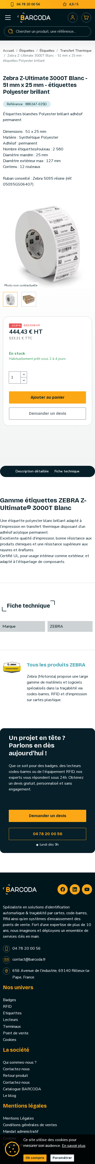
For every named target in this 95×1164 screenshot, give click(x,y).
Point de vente (15, 1033)
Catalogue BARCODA (22, 1089)
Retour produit (15, 1075)
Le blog (9, 1095)
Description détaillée (32, 471)
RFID (7, 1006)
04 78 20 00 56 (47, 833)
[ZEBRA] (12, 667)
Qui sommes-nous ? (20, 1062)
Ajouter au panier (48, 397)
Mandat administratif (20, 1131)
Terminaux (12, 1026)
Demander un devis (47, 413)
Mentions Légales (18, 1118)
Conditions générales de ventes (30, 1125)
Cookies (9, 1039)
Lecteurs (10, 1019)
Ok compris (35, 1158)
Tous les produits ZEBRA (56, 665)
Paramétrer (62, 1158)
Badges (9, 1000)
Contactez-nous (16, 1069)
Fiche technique (67, 471)
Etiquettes (12, 1013)
